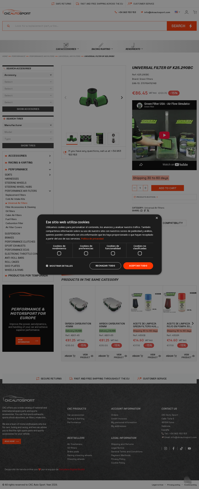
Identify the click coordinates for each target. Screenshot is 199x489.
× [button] (156, 218)
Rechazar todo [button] (105, 265)
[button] (59, 265)
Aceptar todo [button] (138, 265)
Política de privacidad (92, 238)
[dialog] (99, 244)
